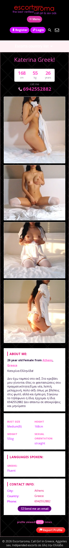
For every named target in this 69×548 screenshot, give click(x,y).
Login (40, 30)
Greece (12, 365)
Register (21, 30)
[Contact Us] (57, 30)
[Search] (50, 30)
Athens (47, 360)
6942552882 (37, 89)
